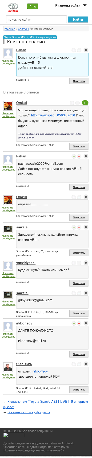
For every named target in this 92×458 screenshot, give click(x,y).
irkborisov (24, 323)
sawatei (22, 227)
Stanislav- (24, 363)
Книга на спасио (42, 29)
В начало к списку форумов (29, 412)
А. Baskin (68, 443)
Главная (9, 29)
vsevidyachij (26, 262)
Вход (33, 6)
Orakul (21, 102)
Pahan (21, 50)
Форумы (23, 29)
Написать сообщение (8, 62)
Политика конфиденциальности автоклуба (34, 450)
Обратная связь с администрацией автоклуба (36, 447)
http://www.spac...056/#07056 (53, 115)
